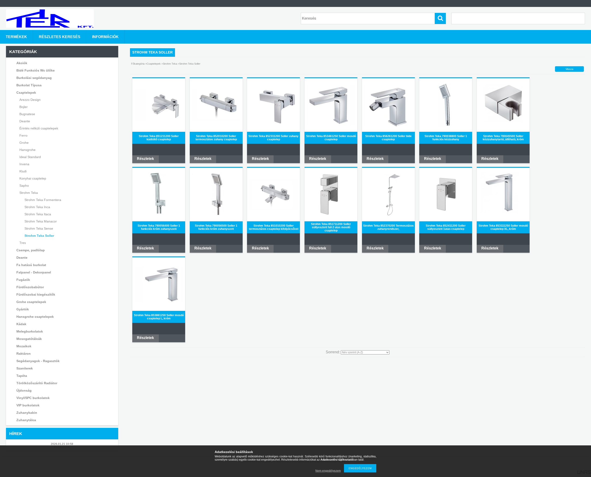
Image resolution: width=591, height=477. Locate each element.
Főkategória (138, 63)
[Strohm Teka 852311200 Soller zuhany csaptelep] (273, 124)
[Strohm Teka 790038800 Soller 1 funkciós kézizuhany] (446, 127)
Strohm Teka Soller (39, 235)
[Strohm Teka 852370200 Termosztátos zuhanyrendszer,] (388, 217)
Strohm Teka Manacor (40, 221)
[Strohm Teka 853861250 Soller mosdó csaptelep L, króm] (159, 301)
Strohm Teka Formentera (42, 200)
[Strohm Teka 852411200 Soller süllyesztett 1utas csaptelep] (445, 217)
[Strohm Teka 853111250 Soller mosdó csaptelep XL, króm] (503, 217)
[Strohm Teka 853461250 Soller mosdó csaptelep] (331, 124)
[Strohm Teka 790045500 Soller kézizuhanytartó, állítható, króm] (503, 128)
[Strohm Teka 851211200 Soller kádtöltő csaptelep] (159, 119)
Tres (22, 243)
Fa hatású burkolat (31, 265)
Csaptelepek (154, 63)
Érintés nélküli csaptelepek (38, 128)
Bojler (23, 107)
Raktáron (23, 353)
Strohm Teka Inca (37, 207)
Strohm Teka (170, 63)
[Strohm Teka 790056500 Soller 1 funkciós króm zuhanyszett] (216, 217)
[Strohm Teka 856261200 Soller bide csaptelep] (388, 125)
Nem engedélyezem (328, 470)
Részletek (145, 159)
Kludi (23, 171)
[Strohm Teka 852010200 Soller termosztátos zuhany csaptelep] (216, 120)
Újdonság (24, 390)
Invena (24, 164)
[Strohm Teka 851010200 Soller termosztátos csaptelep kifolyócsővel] (273, 208)
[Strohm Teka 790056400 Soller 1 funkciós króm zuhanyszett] (159, 217)
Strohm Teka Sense (38, 228)
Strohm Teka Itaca (37, 214)
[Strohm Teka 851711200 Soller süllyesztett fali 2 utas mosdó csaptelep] (331, 217)
